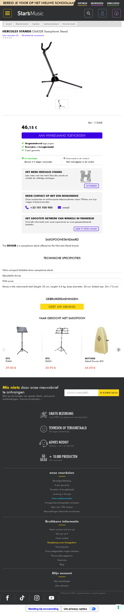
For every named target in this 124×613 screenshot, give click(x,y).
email (66, 207)
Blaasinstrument (22, 23)
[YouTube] (51, 597)
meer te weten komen (86, 229)
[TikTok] (22, 597)
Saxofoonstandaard (51, 23)
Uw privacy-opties (75, 608)
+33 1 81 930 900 (66, 446)
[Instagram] (37, 597)
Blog (62, 564)
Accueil (9, 23)
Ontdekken (91, 186)
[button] (61, 104)
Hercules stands (69, 23)
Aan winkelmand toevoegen (62, 135)
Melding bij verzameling (43, 608)
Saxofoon (36, 23)
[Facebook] (7, 597)
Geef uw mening (62, 307)
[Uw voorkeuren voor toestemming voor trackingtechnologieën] (118, 607)
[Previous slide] (4, 350)
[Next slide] (118, 350)
